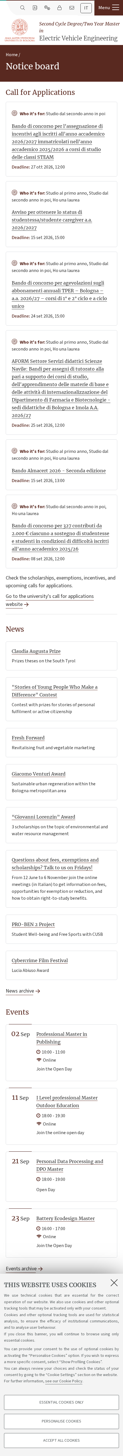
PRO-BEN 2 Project (33, 924)
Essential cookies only (61, 1402)
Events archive (21, 1268)
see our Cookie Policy (63, 1381)
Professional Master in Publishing (61, 1038)
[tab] (86, 8)
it (86, 8)
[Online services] (47, 8)
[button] (108, 7)
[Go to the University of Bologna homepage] (20, 30)
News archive (19, 991)
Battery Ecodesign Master (65, 1218)
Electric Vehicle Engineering (79, 31)
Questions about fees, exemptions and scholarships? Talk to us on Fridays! (55, 863)
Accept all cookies (61, 1440)
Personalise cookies (61, 1421)
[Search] (22, 8)
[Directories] (35, 8)
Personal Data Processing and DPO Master (69, 1165)
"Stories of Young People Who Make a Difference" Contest (55, 691)
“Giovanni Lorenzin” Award (43, 817)
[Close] (114, 1282)
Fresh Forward (28, 738)
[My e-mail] (72, 8)
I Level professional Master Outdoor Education (67, 1101)
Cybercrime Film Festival (40, 960)
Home (12, 55)
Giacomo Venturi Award (39, 774)
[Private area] (59, 8)
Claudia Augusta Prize (36, 651)
